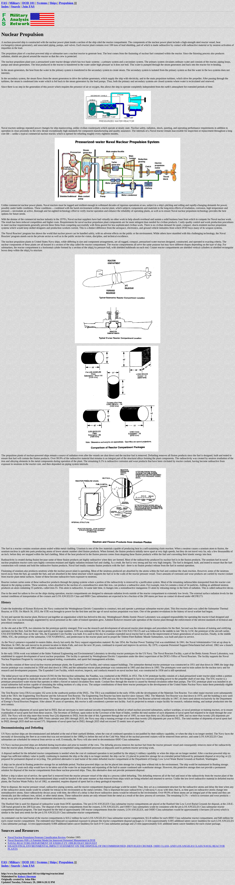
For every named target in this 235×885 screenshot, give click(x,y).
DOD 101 (28, 3)
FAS (4, 3)
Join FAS (28, 6)
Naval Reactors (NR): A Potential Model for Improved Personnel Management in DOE (51, 840)
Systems (42, 3)
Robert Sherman (27, 876)
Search (15, 6)
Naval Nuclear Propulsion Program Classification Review (37, 837)
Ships (54, 3)
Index (5, 6)
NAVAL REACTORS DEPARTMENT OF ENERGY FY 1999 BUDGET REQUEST (52, 843)
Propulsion (66, 3)
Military (14, 3)
